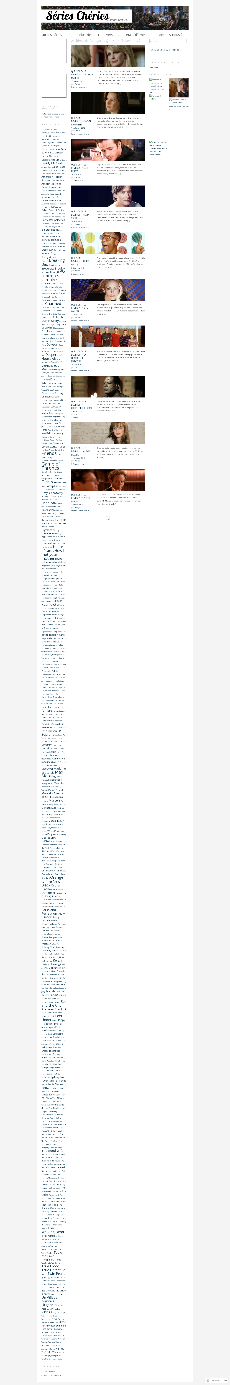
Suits (43, 1070)
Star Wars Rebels (58, 1061)
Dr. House (46, 396)
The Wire (47, 1235)
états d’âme (135, 35)
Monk (44, 824)
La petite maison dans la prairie (53, 634)
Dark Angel (50, 341)
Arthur (77, 131)
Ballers (44, 210)
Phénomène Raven (49, 924)
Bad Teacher (56, 207)
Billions (58, 230)
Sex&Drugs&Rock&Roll (50, 1002)
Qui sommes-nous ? (167, 35)
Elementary (46, 410)
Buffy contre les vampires (53, 275)
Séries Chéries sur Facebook (165, 50)
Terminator (55, 1091)
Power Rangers (49, 937)
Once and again (56, 867)
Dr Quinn (56, 404)
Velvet (49, 1309)
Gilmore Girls (57, 478)
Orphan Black (51, 887)
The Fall (62, 1138)
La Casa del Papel (58, 625)
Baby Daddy (54, 204)
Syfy (59, 1081)
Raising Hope (50, 954)
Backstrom (45, 207)
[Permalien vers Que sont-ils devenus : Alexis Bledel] (108, 434)
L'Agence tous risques (50, 615)
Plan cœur (62, 924)
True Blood (50, 1266)
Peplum (54, 921)
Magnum (55, 776)
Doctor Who (50, 381)
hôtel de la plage (53, 565)
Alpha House (58, 166)
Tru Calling (55, 1263)
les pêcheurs (53, 724)
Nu (57, 858)
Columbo (58, 317)
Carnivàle (53, 293)
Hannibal (48, 503)
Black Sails (54, 240)
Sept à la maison (54, 998)
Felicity (50, 433)
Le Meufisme (53, 664)
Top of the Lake (52, 1254)
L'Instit (48, 625)
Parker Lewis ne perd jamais (53, 907)
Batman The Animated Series (53, 217)
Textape (44, 1095)
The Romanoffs (51, 1206)
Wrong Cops (46, 1345)
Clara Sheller (56, 311)
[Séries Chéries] (115, 19)
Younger (54, 1355)
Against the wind (48, 146)
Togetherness (46, 1249)
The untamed (47, 1225)
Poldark (44, 934)
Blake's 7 (44, 243)
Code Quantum (59, 314)
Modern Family (56, 820)
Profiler (53, 944)
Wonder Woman (55, 1342)
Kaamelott (49, 604)
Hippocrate (46, 537)
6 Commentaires (77, 464)
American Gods (58, 174)
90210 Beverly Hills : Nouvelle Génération (53, 136)
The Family (45, 1141)
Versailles (56, 1309)
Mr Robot (60, 831)
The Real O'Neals (59, 1201)
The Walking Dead (52, 1230)
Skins (54, 1020)
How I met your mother (52, 554)
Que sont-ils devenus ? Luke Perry (80, 168)
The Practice (46, 1201)
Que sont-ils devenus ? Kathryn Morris (82, 74)
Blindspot (52, 243)
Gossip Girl (52, 486)
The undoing (61, 1221)
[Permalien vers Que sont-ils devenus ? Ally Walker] (108, 291)
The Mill (53, 1184)
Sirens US (45, 1016)
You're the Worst (50, 1352)
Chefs (57, 307)
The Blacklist (55, 1108)
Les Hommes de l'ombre (52, 709)
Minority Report (48, 818)
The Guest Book (58, 1154)
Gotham (62, 486)
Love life (60, 752)
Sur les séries (51, 35)
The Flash (54, 1141)
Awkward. (45, 204)
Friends (49, 453)
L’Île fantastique (52, 765)
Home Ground (54, 540)
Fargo (44, 429)
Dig (59, 370)
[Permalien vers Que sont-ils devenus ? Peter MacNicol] (108, 481)
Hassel (43, 513)
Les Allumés (60, 674)
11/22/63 (55, 129)
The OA (58, 1191)
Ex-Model (45, 420)
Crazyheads (59, 328)
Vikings (46, 1312)
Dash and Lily (60, 341)
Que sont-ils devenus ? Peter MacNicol (80, 498)
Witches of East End (49, 1339)
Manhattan (45, 787)
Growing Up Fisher (48, 496)
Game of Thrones (50, 466)
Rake (58, 954)
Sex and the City (53, 1003)
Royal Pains (45, 981)
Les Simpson (49, 731)
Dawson (52, 344)
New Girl (61, 844)
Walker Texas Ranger (49, 1316)
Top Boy (50, 1253)
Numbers (45, 861)
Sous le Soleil (46, 1034)
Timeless (53, 1246)
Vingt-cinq (57, 1312)
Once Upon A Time (51, 870)
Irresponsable (47, 578)
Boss (53, 257)
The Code (54, 1118)
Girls (45, 482)
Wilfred (61, 1335)
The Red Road (49, 1205)
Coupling (49, 324)
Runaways (55, 981)
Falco (62, 426)
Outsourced (61, 893)
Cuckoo (45, 334)
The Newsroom (53, 1189)
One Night (45, 878)
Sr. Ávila (53, 1047)
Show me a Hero (55, 1013)
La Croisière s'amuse (49, 628)
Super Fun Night (53, 1074)
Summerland (51, 1070)
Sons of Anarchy (57, 1030)
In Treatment (51, 575)
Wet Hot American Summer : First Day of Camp (53, 1325)
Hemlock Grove (53, 516)
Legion (53, 658)
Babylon (63, 204)
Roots (47, 978)
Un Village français (49, 1299)
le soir (49, 714)
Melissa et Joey (59, 805)
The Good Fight (56, 1147)
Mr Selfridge (47, 834)
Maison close (55, 779)
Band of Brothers (57, 210)
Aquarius (53, 194)
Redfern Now (46, 961)
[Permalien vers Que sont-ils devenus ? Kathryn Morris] (108, 57)
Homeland (46, 543)
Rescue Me (46, 964)
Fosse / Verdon (56, 440)
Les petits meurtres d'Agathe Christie (51, 720)
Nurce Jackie (55, 861)
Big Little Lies (48, 229)
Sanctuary (45, 988)
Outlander (48, 893)
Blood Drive (49, 247)
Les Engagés (46, 700)
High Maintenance (50, 532)
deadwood (53, 348)
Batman (62, 213)
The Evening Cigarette (50, 1134)
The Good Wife (52, 1150)
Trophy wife (46, 1263)
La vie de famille (59, 638)
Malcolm (59, 783)
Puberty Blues (48, 947)
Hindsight (59, 533)
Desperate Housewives (51, 356)
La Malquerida (56, 632)
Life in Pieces (60, 741)
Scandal (51, 991)
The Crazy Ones (54, 1121)
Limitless (57, 745)
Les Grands (58, 703)
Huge (43, 565)
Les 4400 (51, 674)
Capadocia (53, 290)
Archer (60, 194)
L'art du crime (53, 612)
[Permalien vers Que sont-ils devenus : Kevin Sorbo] (108, 197)
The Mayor (58, 1181)
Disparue (51, 376)
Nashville (47, 841)
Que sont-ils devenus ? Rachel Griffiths (81, 121)
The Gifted (54, 1144)
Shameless (47, 1009)
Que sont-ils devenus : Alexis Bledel (80, 451)
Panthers (55, 900)
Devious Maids (50, 367)
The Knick (60, 1167)
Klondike (53, 608)
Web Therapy (59, 1319)
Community (50, 320)
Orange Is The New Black (52, 881)
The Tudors (50, 1221)
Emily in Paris (56, 410)
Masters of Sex (52, 802)
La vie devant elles (48, 642)
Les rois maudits (59, 727)
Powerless (56, 934)
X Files (60, 1348)
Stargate (55, 1050)
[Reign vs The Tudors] (159, 97)
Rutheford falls (53, 985)
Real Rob (52, 957)
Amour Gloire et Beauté (51, 185)
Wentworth (46, 1322)
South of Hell (46, 1037)
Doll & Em (52, 383)
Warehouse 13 (47, 1319)
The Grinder (46, 1154)
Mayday (50, 805)
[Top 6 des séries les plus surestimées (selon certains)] (179, 87)
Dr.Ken (55, 397)
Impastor (49, 569)
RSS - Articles (49, 1371)
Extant (52, 420)
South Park (58, 1037)
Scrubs (54, 995)
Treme (57, 1259)
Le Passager (57, 668)
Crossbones (47, 331)
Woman (44, 1342)
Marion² (77, 461)
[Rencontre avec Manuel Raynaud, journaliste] (159, 110)
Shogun (44, 1013)
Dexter (53, 369)
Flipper (58, 437)
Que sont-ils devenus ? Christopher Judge (82, 405)
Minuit (57, 818)
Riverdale (61, 971)
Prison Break (47, 940)
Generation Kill (47, 475)
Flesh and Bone (47, 437)
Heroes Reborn (47, 527)
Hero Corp (52, 523)
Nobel (49, 851)
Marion (77, 84)
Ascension (52, 197)
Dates (43, 345)
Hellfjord (55, 513)
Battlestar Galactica (53, 220)
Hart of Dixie (58, 510)
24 (50, 132)
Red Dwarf (60, 957)
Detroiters (45, 362)
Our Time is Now (56, 889)
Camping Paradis (55, 287)
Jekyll (54, 588)
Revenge (56, 964)
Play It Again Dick (48, 927)
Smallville (46, 1030)
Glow (59, 483)
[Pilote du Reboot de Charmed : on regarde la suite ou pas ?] (179, 104)
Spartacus (46, 1040)
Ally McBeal (53, 163)
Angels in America (48, 191)
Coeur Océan (47, 317)
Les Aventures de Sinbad (51, 678)
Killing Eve (45, 608)
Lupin (54, 762)
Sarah (52, 988)
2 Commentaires (77, 180)
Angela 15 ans (56, 187)
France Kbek (46, 443)
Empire (45, 413)
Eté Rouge (61, 417)
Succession (58, 1067)
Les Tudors (55, 738)
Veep (43, 1308)
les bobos (59, 684)
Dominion (45, 387)
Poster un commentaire (80, 87)
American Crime (48, 170)
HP (65, 562)
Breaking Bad (53, 262)
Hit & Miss (55, 537)
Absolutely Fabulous (49, 142)
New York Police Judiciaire (52, 848)
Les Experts (56, 700)
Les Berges (50, 684)
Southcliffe (58, 1033)
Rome (45, 974)
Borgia (46, 257)
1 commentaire (76, 417)
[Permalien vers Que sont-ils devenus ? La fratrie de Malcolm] (108, 337)
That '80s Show (54, 1095)
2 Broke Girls (46, 129)
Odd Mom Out (52, 864)
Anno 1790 (61, 191)
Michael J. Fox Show (56, 808)
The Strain (54, 1218)
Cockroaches (46, 314)
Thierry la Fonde (49, 1242)
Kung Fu (61, 608)
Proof (59, 944)
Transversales (108, 35)
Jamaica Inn (54, 581)
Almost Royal (46, 167)
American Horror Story (51, 178)
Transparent (47, 1259)
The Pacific (50, 1198)
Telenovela (45, 1091)
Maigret (44, 780)
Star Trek (51, 1058)
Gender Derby (56, 472)
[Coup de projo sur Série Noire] (179, 120)
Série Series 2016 (52, 1086)
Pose (50, 934)
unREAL (60, 1294)
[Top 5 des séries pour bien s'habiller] (179, 160)
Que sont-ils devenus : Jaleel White (80, 261)
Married (59, 790)
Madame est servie (53, 770)
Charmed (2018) (47, 307)
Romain (77, 224)
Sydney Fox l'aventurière (52, 1078)
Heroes (61, 523)
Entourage (52, 417)
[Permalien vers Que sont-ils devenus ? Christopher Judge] (108, 387)
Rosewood (54, 978)
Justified (51, 601)
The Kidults (50, 1167)
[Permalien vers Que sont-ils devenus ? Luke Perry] (108, 151)
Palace (48, 900)
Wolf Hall (61, 1339)
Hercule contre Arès (49, 520)
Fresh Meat (52, 447)
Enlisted (44, 417)
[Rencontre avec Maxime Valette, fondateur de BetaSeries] (159, 130)
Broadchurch (54, 265)
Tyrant (43, 1277)
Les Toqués (45, 738)
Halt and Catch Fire (49, 500)
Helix (49, 513)
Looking (46, 748)
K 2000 (58, 601)
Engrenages (56, 413)
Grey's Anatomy (52, 493)
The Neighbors (54, 1188)
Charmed (53, 303)
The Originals (54, 1195)
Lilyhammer (47, 744)
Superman (45, 1077)
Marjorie (52, 790)
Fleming (59, 433)
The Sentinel (55, 1211)
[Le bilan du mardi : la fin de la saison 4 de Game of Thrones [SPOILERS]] (179, 140)
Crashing (56, 324)
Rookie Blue (54, 975)
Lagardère (45, 632)
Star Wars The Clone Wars (51, 1064)
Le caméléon (58, 645)
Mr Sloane (58, 834)
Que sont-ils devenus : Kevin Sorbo (80, 214)
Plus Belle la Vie (56, 931)
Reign (57, 960)
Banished (45, 213)
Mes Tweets (154, 67)
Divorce (59, 376)
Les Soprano (51, 732)
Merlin (44, 807)
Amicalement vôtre (56, 180)
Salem (62, 984)
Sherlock (60, 1009)
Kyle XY (44, 612)
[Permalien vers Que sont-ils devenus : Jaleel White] (108, 244)
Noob (54, 851)
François (77, 508)
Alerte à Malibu (49, 157)
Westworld (56, 1322)
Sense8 (44, 998)
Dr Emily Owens (54, 400)
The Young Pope (52, 1239)
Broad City (47, 268)
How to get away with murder (52, 560)
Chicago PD (46, 311)
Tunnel (44, 1274)
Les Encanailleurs (57, 697)
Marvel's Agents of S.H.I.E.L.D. (52, 795)
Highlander (48, 530)
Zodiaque (58, 1359)
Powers (60, 937)
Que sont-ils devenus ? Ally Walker (79, 308)
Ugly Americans (53, 1277)
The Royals (57, 1208)
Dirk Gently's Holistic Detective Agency (52, 373)
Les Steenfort (60, 735)
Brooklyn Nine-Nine (53, 270)
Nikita (43, 851)
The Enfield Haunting (55, 1131)
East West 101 (56, 407)
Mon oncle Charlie (55, 824)
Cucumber (54, 335)
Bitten (43, 233)
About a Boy (56, 139)
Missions (44, 821)
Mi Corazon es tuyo (49, 811)
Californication (48, 283)
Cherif (62, 307)
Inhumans (54, 572)
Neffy (55, 841)
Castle (62, 293)
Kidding (61, 605)
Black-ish (50, 233)
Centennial (56, 297)
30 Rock (56, 132)
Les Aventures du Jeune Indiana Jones (53, 681)
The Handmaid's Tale (49, 1157)
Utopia (60, 1305)
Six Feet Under (51, 1017)
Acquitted (62, 142)
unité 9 (53, 1294)
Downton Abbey (52, 393)
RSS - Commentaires (52, 1375)
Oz (42, 896)
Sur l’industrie (80, 35)
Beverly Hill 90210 (56, 227)
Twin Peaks (56, 1273)
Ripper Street (57, 967)
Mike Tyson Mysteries (54, 814)
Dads (61, 335)
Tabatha (51, 1088)
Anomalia (45, 194)
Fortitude (45, 440)
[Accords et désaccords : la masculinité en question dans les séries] (159, 86)
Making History (47, 783)
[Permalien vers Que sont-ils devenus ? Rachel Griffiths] (108, 104)
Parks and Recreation (49, 912)
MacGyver (47, 768)
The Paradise (60, 1198)
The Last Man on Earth (50, 1171)
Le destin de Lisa (57, 651)
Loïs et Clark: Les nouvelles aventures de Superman (53, 758)
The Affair (57, 1098)
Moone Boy (46, 828)
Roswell (62, 977)
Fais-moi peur (52, 423)
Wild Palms (52, 1335)
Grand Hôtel (59, 490)
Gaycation (45, 472)
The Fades (54, 1138)
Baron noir (53, 213)
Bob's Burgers (54, 250)
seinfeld (62, 994)
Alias (53, 159)
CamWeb (45, 290)
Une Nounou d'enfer (53, 1292)
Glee (54, 482)
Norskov (60, 851)
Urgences (49, 1304)
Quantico (54, 950)
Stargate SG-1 (46, 1054)
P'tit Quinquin (51, 896)
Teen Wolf (59, 1088)
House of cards (52, 548)
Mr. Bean (51, 830)
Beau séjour (46, 223)
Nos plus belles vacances (51, 854)
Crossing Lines (59, 331)
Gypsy (59, 496)
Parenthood (56, 903)
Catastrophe (46, 297)
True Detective (53, 1269)
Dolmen (60, 383)
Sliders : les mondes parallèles (51, 1025)
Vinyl (63, 1312)
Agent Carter (55, 149)
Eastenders (45, 407)
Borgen (54, 253)
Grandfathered (47, 490)
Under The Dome (54, 1287)
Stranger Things (47, 1067)
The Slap (55, 1215)
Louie (52, 752)
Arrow (44, 197)
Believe (55, 223)
